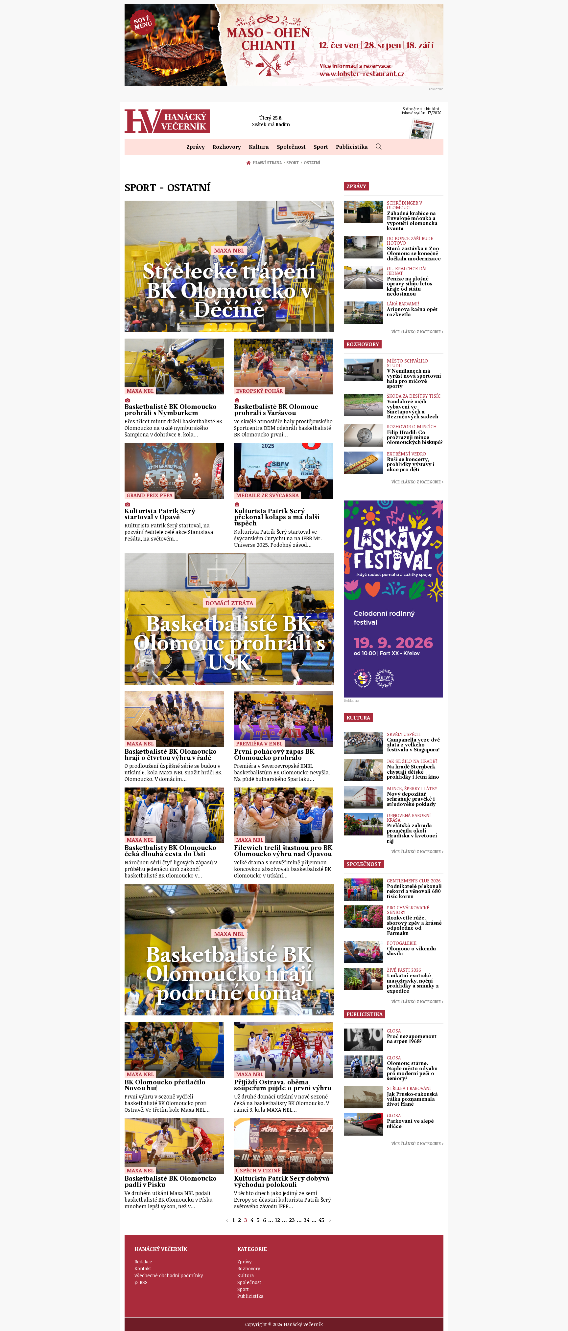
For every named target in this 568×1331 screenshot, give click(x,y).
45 (321, 1220)
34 (307, 1220)
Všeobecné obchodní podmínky (168, 1275)
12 (277, 1220)
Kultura (259, 146)
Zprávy (195, 146)
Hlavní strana (268, 162)
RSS (144, 1282)
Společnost (291, 146)
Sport (321, 146)
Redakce (143, 1261)
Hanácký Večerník (167, 121)
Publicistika (352, 146)
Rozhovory (227, 146)
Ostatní (312, 162)
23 (292, 1220)
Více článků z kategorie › (417, 331)
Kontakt (142, 1268)
